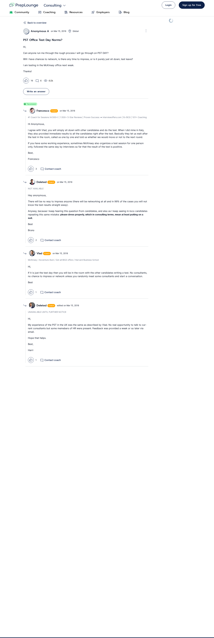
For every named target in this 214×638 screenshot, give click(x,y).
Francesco (43, 111)
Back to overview (37, 22)
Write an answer (36, 91)
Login (168, 5)
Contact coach (53, 168)
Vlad (39, 253)
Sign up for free (191, 5)
